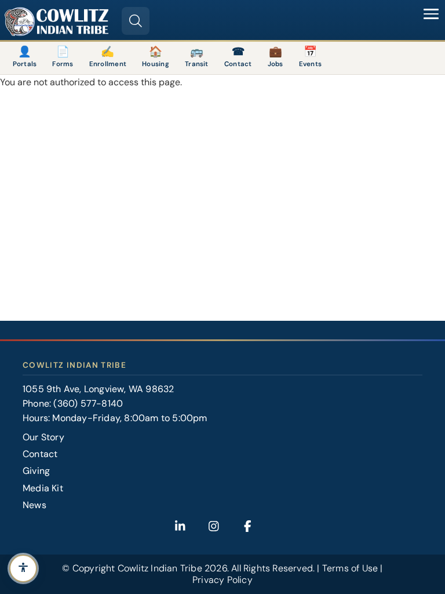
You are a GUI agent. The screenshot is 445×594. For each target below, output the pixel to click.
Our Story (43, 437)
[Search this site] (135, 21)
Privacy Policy (222, 580)
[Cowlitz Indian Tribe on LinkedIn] (180, 526)
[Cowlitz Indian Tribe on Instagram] (214, 526)
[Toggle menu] (431, 14)
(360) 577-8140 (88, 403)
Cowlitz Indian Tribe (160, 568)
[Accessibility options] (23, 568)
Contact (40, 454)
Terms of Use (350, 568)
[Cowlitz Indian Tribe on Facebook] (247, 526)
